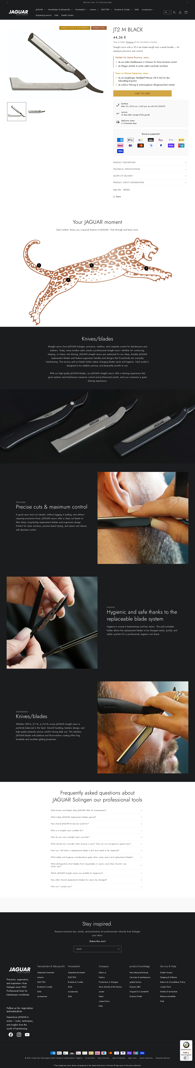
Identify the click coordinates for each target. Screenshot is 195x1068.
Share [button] (118, 196)
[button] (40, 9)
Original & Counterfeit (139, 991)
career (101, 991)
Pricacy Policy (90, 1058)
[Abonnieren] (118, 949)
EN (166, 12)
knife (39, 991)
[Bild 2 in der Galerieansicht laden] (36, 111)
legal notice (132, 1058)
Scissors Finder (136, 996)
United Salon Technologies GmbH (43, 1058)
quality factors (135, 982)
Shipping (129, 42)
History (102, 977)
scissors (40, 977)
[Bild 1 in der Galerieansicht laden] (16, 111)
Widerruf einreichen (168, 991)
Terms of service (103, 1058)
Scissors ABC (135, 987)
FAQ (101, 1006)
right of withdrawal (118, 1058)
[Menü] (190, 1041)
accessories (42, 996)
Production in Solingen (108, 982)
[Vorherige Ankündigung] (7, 2)
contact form (104, 1001)
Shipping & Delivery (168, 977)
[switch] (186, 1058)
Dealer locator (166, 972)
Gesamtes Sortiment (45, 972)
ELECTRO (41, 982)
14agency (79, 1058)
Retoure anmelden (168, 996)
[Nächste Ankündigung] (187, 2)
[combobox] (167, 12)
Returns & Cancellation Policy (172, 982)
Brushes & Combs (44, 987)
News (101, 996)
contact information (146, 1058)
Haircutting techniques (139, 972)
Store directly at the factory (110, 987)
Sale (70, 996)
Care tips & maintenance (140, 977)
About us (102, 972)
